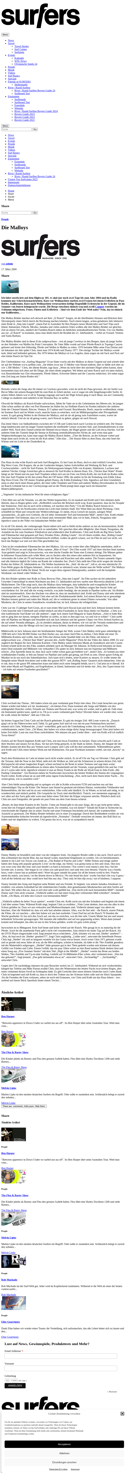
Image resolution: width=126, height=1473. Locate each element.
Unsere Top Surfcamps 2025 (23, 179)
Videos (11, 72)
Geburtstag (10, 1376)
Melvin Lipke (8, 1088)
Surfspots (19, 52)
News (11, 40)
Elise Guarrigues (10, 1321)
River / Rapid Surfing (19, 87)
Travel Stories (21, 46)
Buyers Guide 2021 (24, 120)
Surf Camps (20, 49)
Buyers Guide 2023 (24, 114)
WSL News (20, 61)
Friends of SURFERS (19, 81)
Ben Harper (8, 1016)
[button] (122, 1413)
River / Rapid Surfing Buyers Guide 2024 (36, 111)
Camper (99, 306)
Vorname (9, 1363)
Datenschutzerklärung (19, 185)
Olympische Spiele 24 (25, 64)
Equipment (13, 96)
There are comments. (24, 1106)
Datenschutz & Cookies (58, 1469)
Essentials (19, 105)
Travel (11, 43)
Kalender (19, 58)
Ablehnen (64, 1453)
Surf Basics (14, 75)
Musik (11, 69)
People (11, 67)
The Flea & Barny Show (15, 1052)
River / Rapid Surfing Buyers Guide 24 (34, 90)
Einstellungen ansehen (64, 1462)
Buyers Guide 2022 (24, 117)
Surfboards (20, 99)
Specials (12, 78)
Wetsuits (18, 108)
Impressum (75, 1469)
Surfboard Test (22, 93)
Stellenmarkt (20, 84)
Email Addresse (14, 1351)
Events (11, 55)
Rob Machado (9, 1279)
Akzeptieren (64, 1444)
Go (35, 129)
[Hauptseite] (40, 26)
